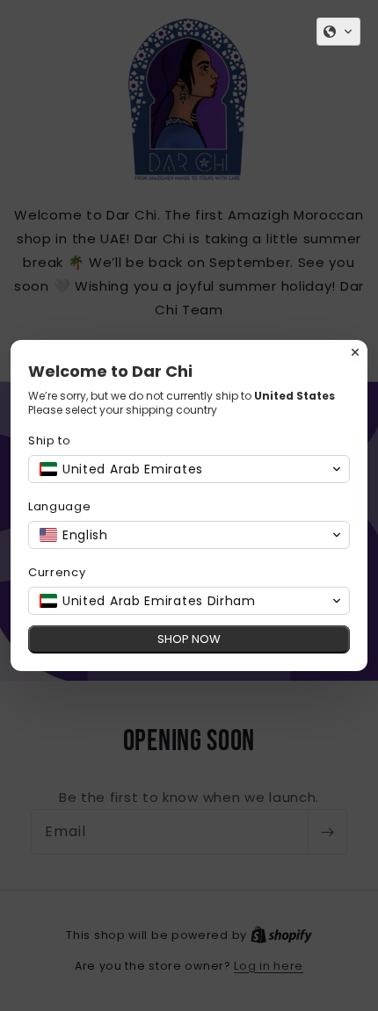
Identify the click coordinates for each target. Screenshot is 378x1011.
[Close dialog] (355, 352)
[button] (338, 32)
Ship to (49, 440)
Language (59, 506)
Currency (57, 572)
